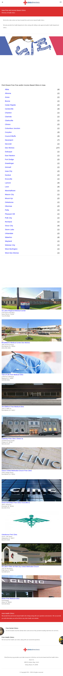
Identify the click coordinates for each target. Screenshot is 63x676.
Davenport (9, 140)
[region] (31, 70)
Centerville (9, 109)
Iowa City (8, 171)
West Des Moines (12, 253)
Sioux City (9, 226)
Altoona (8, 93)
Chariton (8, 113)
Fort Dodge (9, 159)
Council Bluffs (10, 136)
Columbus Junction (12, 128)
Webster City (10, 245)
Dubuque (8, 152)
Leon (7, 187)
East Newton (10, 155)
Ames (7, 97)
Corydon (8, 132)
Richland (8, 222)
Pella (7, 210)
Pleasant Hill (10, 214)
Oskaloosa (9, 202)
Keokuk (8, 175)
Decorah (8, 144)
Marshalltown (10, 191)
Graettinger (9, 163)
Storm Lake (9, 229)
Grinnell (8, 167)
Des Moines (9, 148)
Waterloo (8, 237)
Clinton (7, 124)
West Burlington (11, 249)
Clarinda (8, 117)
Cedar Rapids (10, 105)
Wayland (8, 241)
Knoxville (8, 179)
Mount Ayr (9, 198)
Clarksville (9, 120)
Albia (7, 89)
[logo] (31, 2)
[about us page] (60, 2)
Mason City (9, 194)
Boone (7, 101)
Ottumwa (8, 206)
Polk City (8, 218)
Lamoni (8, 183)
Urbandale (9, 233)
